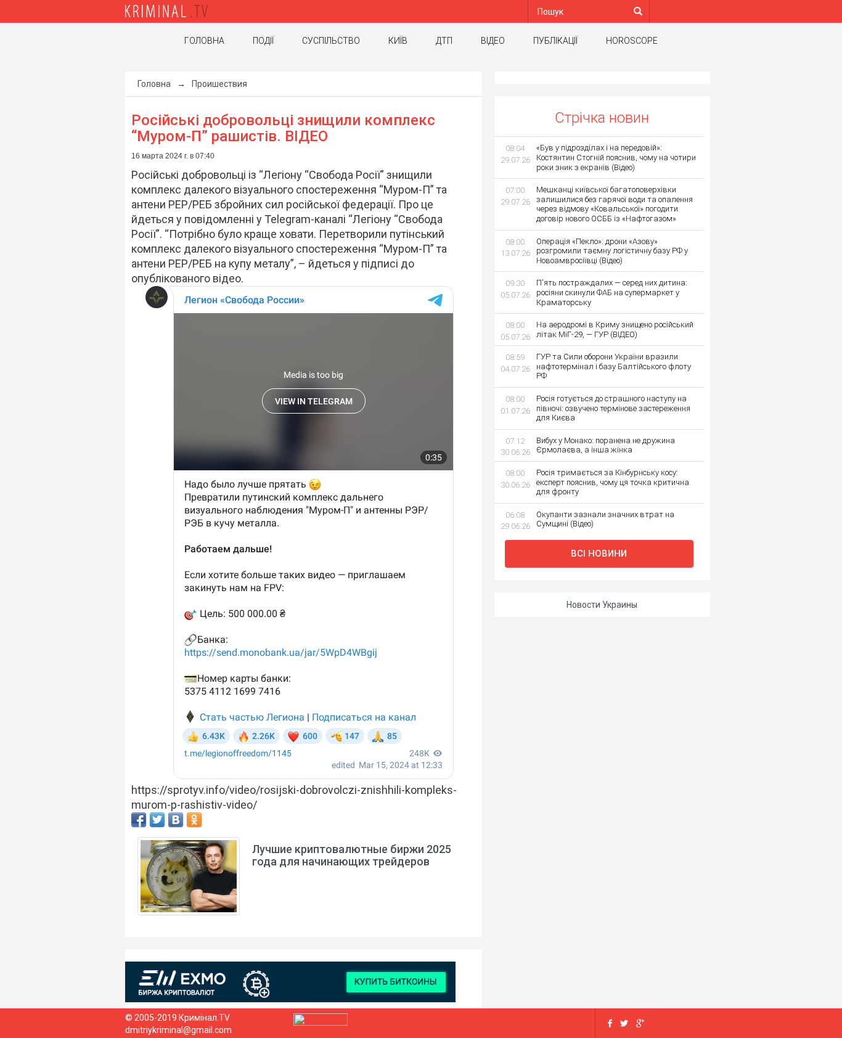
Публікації (555, 41)
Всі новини (599, 553)
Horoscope (632, 41)
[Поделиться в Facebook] (138, 819)
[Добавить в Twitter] (157, 819)
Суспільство (331, 41)
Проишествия (219, 84)
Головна (204, 41)
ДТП (444, 41)
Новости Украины (601, 605)
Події (263, 41)
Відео (493, 41)
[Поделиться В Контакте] (175, 819)
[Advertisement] (57, 268)
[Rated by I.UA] (320, 1023)
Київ (397, 41)
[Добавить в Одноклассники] (194, 819)
